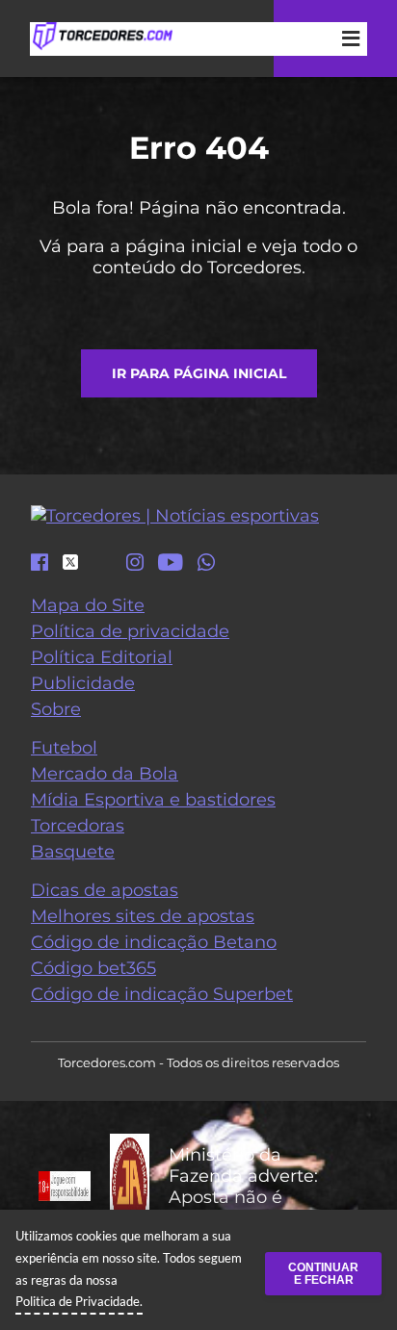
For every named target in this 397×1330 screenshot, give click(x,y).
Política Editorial (101, 657)
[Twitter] (70, 562)
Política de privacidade (130, 631)
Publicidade (83, 683)
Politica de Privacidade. (79, 1301)
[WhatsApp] (206, 564)
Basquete (73, 851)
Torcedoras (77, 825)
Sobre (56, 709)
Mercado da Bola (104, 773)
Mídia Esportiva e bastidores (153, 799)
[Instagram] (135, 564)
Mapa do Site (88, 605)
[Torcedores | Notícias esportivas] (102, 36)
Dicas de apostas (104, 890)
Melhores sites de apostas (142, 916)
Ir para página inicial (199, 373)
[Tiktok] (102, 566)
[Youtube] (170, 564)
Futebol (64, 747)
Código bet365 (93, 968)
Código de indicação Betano (154, 942)
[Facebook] (39, 564)
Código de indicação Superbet (162, 994)
